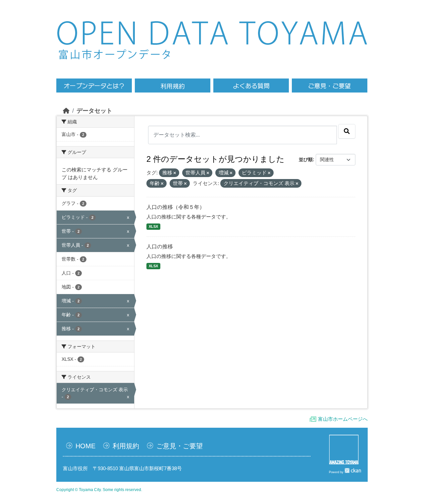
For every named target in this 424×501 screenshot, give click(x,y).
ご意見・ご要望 (179, 446)
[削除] (175, 173)
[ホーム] (66, 110)
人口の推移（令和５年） (175, 207)
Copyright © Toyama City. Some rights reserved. (99, 489)
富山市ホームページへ (343, 419)
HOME (85, 446)
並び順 (306, 159)
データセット (94, 110)
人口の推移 (159, 246)
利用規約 (126, 446)
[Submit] (346, 131)
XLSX (153, 226)
